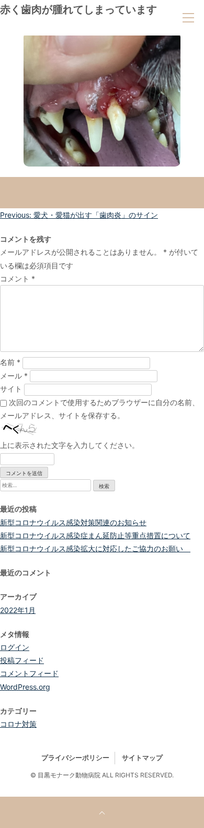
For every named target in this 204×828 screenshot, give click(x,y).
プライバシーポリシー (75, 757)
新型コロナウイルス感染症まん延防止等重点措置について (95, 535)
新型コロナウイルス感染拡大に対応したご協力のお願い (95, 548)
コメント (17, 278)
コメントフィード (29, 673)
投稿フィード (22, 660)
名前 (10, 362)
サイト (11, 388)
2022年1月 (18, 610)
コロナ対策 (18, 723)
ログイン (14, 647)
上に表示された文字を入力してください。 (69, 445)
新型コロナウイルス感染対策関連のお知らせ (73, 522)
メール (14, 375)
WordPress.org (25, 686)
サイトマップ (142, 757)
